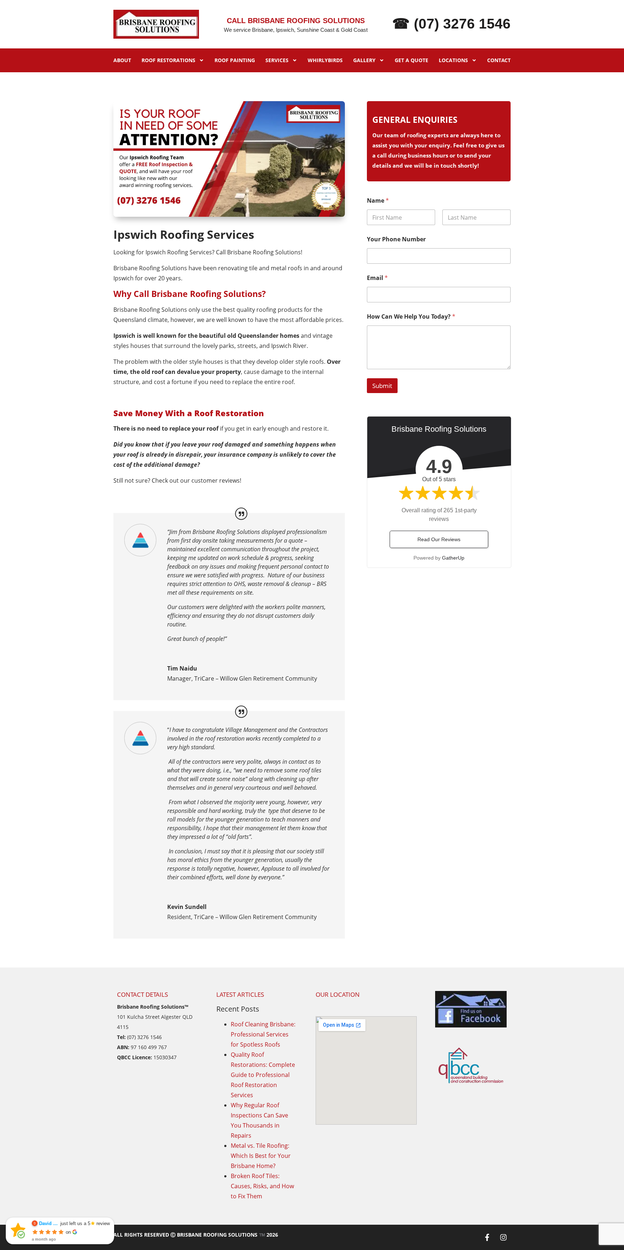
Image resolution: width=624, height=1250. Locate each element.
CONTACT (499, 60)
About (122, 60)
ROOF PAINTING (234, 60)
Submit (382, 386)
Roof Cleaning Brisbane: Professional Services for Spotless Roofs (263, 1034)
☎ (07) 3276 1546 (451, 23)
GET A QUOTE (411, 60)
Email (377, 278)
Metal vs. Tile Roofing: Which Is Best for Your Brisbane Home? (261, 1156)
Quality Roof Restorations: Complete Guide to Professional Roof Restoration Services (263, 1075)
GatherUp (453, 558)
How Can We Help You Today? (411, 316)
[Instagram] (503, 1237)
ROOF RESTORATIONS (168, 60)
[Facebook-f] (487, 1237)
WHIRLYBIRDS (325, 60)
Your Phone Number (396, 239)
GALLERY (364, 60)
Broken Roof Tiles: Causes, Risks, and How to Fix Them (262, 1186)
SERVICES (277, 60)
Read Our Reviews (438, 539)
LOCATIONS (453, 60)
